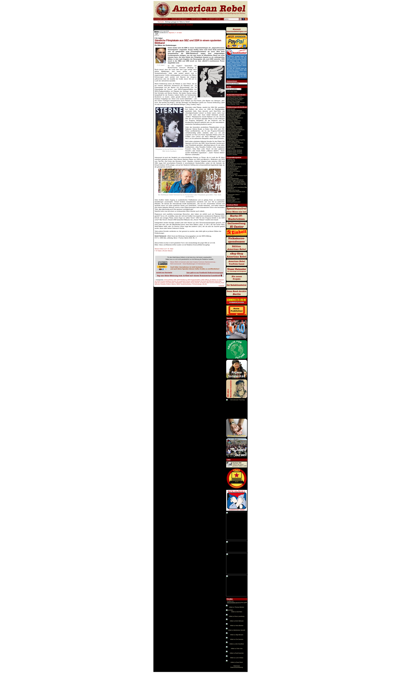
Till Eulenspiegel (197, 284)
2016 (235, 92)
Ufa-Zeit (204, 284)
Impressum (236, 666)
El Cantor (229, 177)
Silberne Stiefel (175, 284)
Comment (221, 285)
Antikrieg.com (231, 159)
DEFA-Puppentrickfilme (194, 280)
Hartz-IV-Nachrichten (233, 178)
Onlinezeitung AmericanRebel (200, 9)
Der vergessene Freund (183, 281)
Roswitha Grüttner (166, 284)
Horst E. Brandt (194, 282)
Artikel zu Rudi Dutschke (237, 653)
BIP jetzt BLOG (231, 165)
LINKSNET (230, 196)
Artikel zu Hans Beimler (236, 625)
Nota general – (198, 19)
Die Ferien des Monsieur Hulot (209, 281)
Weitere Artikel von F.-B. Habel (164, 249)
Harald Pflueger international (235, 180)
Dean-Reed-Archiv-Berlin (234, 167)
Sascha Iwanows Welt (233, 199)
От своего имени (213, 19)
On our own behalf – (181, 19)
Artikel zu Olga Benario (236, 634)
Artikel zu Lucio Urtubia (236, 657)
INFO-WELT (230, 186)
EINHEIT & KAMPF (232, 174)
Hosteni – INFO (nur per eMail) (235, 181)
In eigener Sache (161, 19)
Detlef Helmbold (195, 281)
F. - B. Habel (178, 32)
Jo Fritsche (203, 282)
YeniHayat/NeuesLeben (234, 202)
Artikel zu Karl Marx (236, 612)
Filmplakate (178, 282)
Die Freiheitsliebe (232, 169)
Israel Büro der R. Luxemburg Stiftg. (237, 187)
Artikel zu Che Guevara (236, 639)
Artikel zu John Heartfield (237, 644)
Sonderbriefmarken (186, 284)
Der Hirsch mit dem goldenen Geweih (165, 281)
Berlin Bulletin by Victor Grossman (236, 164)
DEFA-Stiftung (205, 280)
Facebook (243, 19)
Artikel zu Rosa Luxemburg (236, 616)
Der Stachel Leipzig (232, 168)
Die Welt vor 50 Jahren (233, 171)
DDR (175, 280)
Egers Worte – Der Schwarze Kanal (237, 175)
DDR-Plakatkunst (182, 280)
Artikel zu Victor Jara (236, 648)
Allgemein (171, 32)
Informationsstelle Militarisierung (236, 183)
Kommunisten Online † (233, 194)
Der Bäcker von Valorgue (217, 280)
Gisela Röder (186, 282)
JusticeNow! (230, 189)
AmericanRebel (168, 280)
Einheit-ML (230, 172)
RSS (246, 19)
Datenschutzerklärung (236, 667)
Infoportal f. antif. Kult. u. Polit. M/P (236, 184)
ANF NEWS (230, 162)
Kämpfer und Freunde (233, 190)
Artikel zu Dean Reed (237, 662)
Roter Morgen (231, 197)
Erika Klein (171, 282)
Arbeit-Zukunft (231, 161)
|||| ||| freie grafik (237, 602)
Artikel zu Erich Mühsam (237, 621)
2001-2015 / (230, 92)
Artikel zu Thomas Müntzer (236, 607)
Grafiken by (230, 601)
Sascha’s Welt (231, 200)
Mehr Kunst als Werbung (213, 282)
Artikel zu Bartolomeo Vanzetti (236, 630)
